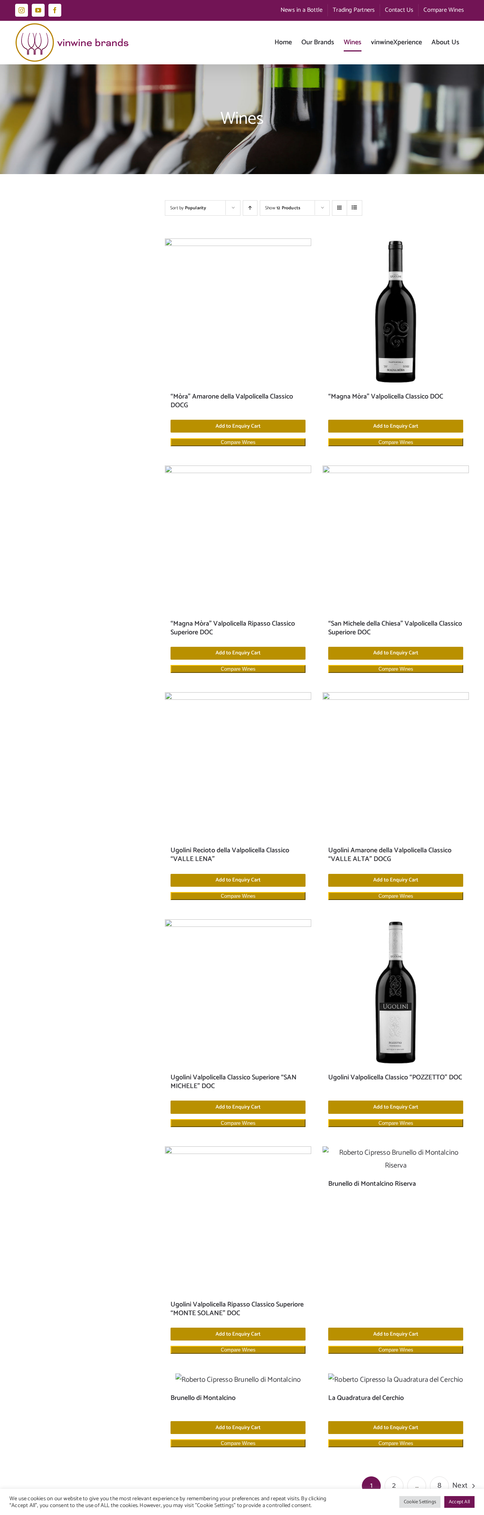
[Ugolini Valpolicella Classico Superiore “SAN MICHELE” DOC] (238, 992)
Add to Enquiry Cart (238, 426)
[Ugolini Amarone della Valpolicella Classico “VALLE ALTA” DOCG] (396, 765)
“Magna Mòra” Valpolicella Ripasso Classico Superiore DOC (233, 628)
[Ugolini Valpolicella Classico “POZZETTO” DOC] (396, 992)
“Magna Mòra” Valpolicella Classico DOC (385, 396)
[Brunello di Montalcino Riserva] (396, 1159)
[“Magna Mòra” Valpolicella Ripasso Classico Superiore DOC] (238, 539)
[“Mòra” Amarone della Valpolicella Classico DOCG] (238, 311)
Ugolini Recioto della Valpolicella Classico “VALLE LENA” (230, 855)
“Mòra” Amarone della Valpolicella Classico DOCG (232, 401)
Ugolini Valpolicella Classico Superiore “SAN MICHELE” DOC (233, 1082)
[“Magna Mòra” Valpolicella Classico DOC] (396, 311)
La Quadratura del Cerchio (366, 1398)
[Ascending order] (250, 208)
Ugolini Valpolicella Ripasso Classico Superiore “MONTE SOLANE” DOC (237, 1309)
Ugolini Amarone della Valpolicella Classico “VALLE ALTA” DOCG (389, 855)
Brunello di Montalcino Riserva (372, 1184)
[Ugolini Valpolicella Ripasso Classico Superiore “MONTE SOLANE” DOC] (238, 1219)
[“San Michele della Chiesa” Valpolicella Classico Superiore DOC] (396, 539)
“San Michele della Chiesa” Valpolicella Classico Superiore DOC (395, 628)
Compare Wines (238, 442)
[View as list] (354, 208)
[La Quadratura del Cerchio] (396, 1379)
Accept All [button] (459, 1502)
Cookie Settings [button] (420, 1502)
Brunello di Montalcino (203, 1398)
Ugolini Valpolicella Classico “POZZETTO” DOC (395, 1077)
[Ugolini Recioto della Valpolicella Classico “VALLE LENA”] (238, 765)
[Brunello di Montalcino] (238, 1379)
